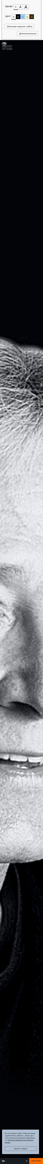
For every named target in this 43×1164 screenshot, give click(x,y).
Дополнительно (27, 33)
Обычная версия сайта (19, 26)
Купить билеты (36, 1161)
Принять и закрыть (20, 1149)
